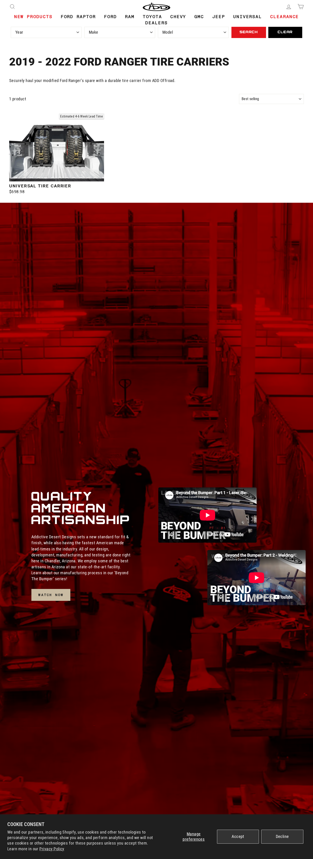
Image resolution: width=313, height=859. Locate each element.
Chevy (178, 16)
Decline (282, 836)
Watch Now (50, 595)
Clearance (284, 16)
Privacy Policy (51, 848)
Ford (110, 16)
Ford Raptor (78, 16)
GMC (199, 16)
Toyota (152, 16)
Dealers (156, 22)
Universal (247, 16)
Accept (238, 836)
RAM (130, 16)
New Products (33, 16)
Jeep (218, 16)
